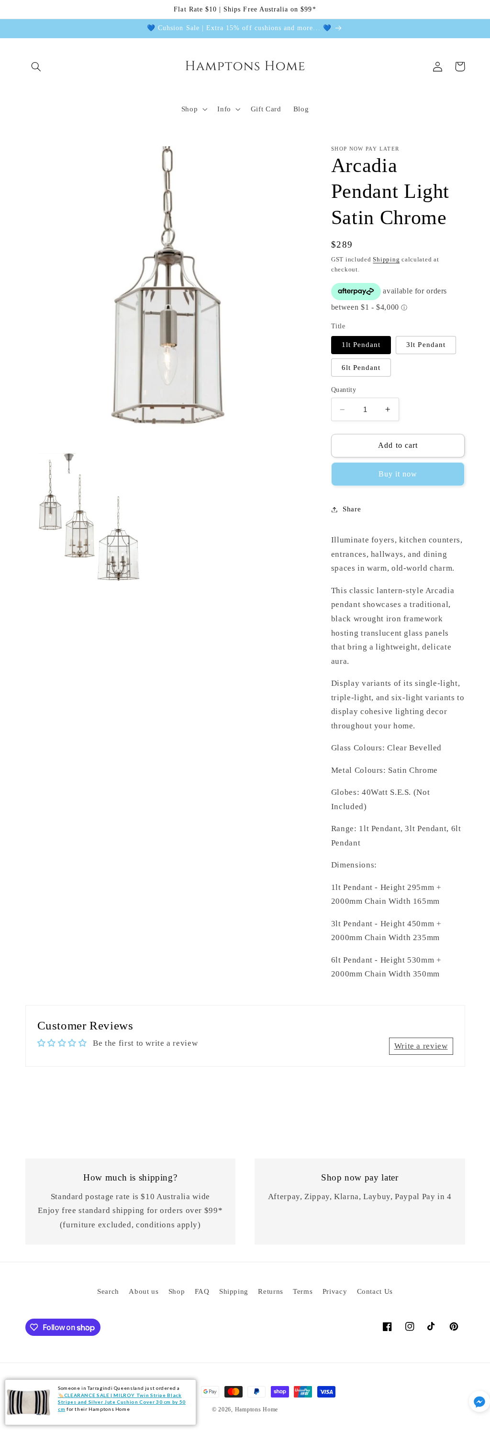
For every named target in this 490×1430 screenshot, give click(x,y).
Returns (270, 1291)
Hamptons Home (256, 1409)
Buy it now (398, 474)
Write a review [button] (421, 1046)
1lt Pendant (361, 344)
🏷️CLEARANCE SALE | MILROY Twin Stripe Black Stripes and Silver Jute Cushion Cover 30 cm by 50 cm (122, 1402)
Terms (302, 1291)
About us (143, 1291)
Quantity (343, 389)
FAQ (202, 1291)
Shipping (386, 259)
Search (108, 1291)
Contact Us (375, 1291)
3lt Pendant (425, 344)
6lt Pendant (361, 367)
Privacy (335, 1291)
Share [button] (352, 509)
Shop (176, 1291)
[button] (36, 66)
